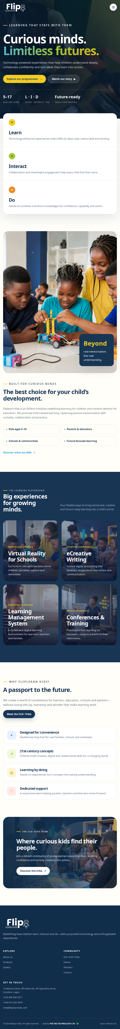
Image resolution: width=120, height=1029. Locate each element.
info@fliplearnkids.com (15, 1007)
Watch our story (64, 79)
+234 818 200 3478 (12, 1002)
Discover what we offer (17, 452)
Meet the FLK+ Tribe (19, 714)
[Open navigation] (113, 7)
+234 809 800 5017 (12, 997)
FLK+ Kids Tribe (72, 957)
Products (7, 962)
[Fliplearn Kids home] (15, 7)
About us (7, 957)
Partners (68, 967)
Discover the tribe (33, 871)
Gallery (6, 967)
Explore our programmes (24, 79)
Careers (68, 972)
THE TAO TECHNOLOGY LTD (62, 1023)
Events (67, 962)
